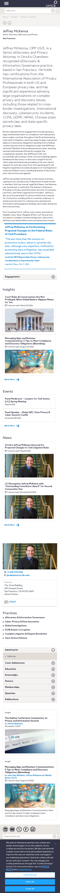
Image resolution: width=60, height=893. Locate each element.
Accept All (30, 889)
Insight (8, 713)
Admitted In (11, 650)
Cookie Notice (24, 869)
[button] (5, 23)
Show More (9, 380)
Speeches (10, 693)
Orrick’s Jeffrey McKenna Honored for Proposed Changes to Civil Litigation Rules (27, 446)
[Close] (55, 844)
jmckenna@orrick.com (18, 575)
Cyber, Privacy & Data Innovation (22, 622)
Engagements (12, 277)
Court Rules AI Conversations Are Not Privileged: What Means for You (29, 300)
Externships (11, 675)
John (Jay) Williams (16, 775)
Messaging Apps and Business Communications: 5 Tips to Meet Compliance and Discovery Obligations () (28, 341)
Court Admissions (15, 663)
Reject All (30, 882)
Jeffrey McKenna (15, 31)
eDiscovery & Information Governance (25, 617)
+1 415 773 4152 (15, 572)
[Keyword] (54, 836)
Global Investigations (16, 626)
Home (5, 17)
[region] (30, 866)
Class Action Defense (16, 638)
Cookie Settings (30, 875)
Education (10, 669)
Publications (12, 699)
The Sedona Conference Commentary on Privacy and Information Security (26, 719)
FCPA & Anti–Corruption (17, 630)
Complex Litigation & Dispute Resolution (26, 634)
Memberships (12, 687)
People (14, 17)
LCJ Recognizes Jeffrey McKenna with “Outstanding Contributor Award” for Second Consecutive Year (28, 486)
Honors (9, 681)
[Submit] (53, 10)
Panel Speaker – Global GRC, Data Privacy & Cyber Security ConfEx (27, 414)
